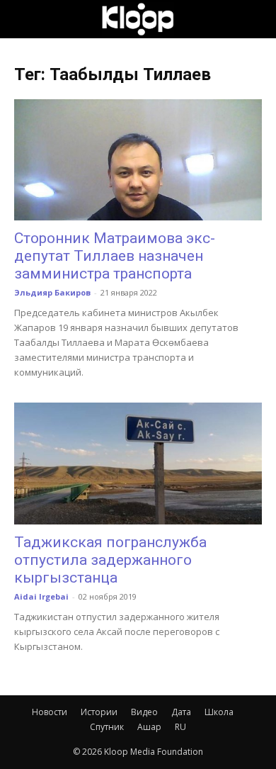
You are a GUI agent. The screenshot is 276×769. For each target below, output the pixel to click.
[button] (24, 19)
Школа (219, 712)
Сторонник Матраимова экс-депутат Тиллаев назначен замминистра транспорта (114, 256)
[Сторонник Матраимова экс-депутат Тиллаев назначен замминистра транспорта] (138, 159)
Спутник (107, 727)
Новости (49, 712)
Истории (99, 712)
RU (180, 727)
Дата (181, 712)
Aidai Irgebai (41, 596)
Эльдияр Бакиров (52, 292)
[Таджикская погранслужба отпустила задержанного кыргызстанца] (138, 463)
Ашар (149, 727)
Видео (144, 712)
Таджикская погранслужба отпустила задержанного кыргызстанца (110, 560)
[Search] (256, 19)
